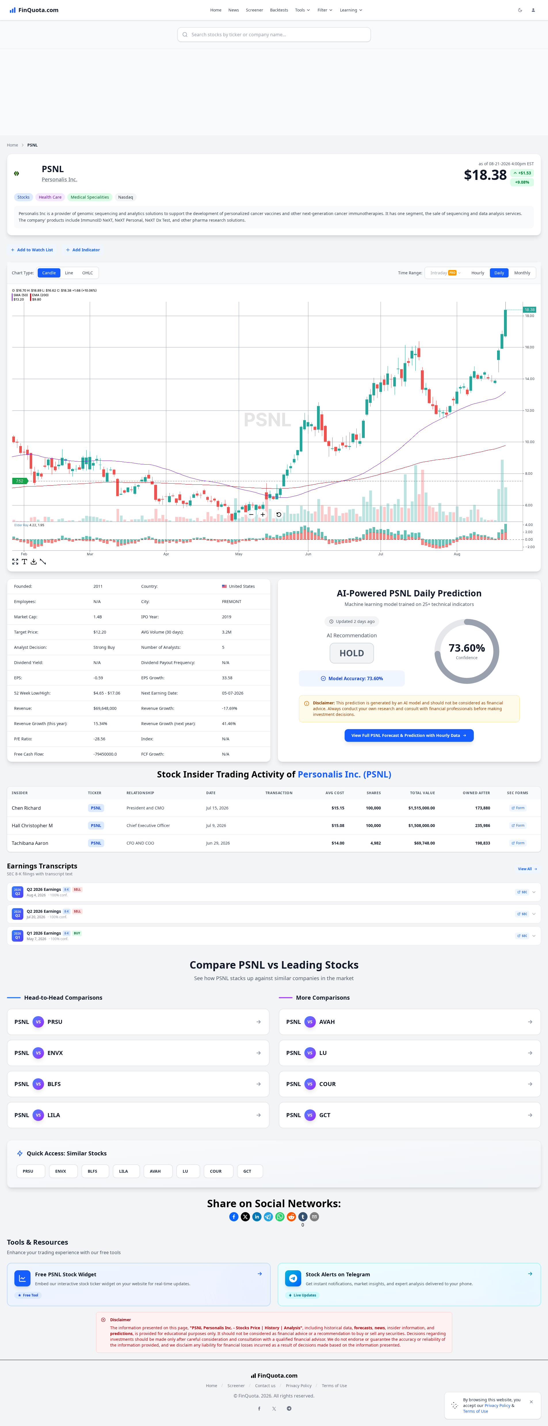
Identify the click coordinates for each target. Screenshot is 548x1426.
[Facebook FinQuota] (259, 1408)
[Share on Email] (314, 1216)
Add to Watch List (35, 249)
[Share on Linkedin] (256, 1216)
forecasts (363, 1327)
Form (520, 807)
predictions (121, 1333)
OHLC (87, 272)
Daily (499, 272)
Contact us (265, 1385)
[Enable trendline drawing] (42, 561)
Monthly (522, 272)
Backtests (279, 10)
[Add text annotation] (24, 561)
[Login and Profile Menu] (533, 10)
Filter (322, 10)
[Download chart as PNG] (33, 561)
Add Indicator (86, 249)
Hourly (477, 272)
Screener (254, 10)
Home (216, 10)
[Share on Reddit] (291, 1216)
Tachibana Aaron (30, 843)
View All (525, 868)
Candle (49, 272)
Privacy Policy (299, 1385)
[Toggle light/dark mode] (520, 10)
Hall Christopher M (32, 825)
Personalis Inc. (59, 179)
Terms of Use (334, 1385)
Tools (300, 10)
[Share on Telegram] (268, 1216)
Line (69, 272)
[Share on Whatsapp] (279, 1216)
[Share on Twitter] (245, 1216)
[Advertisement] (274, 92)
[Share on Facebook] (233, 1216)
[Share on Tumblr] (303, 1216)
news (380, 1327)
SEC (524, 892)
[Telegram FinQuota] (289, 1408)
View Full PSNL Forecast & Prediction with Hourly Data (406, 735)
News (233, 10)
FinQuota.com (277, 1375)
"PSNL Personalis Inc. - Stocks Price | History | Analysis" (246, 1327)
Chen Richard (26, 808)
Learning (348, 10)
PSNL (96, 808)
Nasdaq (125, 197)
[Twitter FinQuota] (274, 1408)
